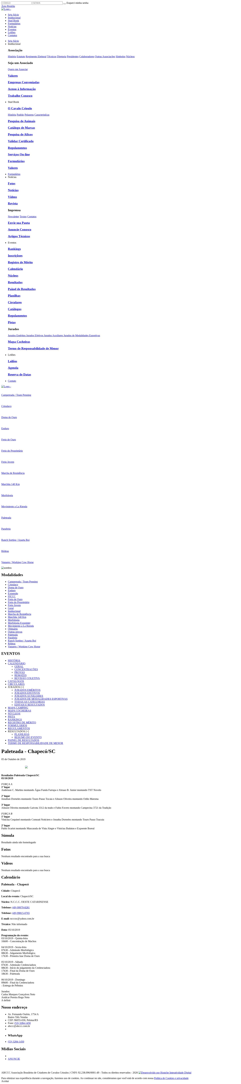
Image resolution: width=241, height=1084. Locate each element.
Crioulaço (13, 584)
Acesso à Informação (22, 89)
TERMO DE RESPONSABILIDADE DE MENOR (35, 743)
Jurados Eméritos (17, 335)
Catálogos (14, 309)
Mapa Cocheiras (19, 341)
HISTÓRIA (14, 660)
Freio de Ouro (15, 599)
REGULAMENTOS (19, 728)
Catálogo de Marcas (21, 127)
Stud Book (13, 20)
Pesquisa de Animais (21, 121)
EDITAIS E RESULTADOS (29, 704)
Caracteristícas (41, 114)
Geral (11, 608)
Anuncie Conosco (19, 229)
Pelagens (29, 114)
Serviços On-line (19, 154)
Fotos (11, 183)
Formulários (14, 23)
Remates (20, 675)
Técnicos (51, 56)
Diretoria (61, 56)
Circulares (15, 302)
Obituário (13, 628)
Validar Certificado (21, 141)
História (12, 56)
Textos (23, 216)
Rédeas (11, 643)
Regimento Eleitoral (36, 56)
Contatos (12, 35)
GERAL (18, 666)
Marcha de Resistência (19, 614)
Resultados (15, 282)
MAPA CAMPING (18, 707)
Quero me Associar (18, 69)
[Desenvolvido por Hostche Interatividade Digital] (165, 1072)
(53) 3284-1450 (22, 1023)
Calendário (15, 269)
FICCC (12, 596)
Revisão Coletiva (27, 678)
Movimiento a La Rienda (21, 625)
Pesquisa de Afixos (20, 134)
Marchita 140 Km (17, 617)
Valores (13, 75)
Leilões (11, 32)
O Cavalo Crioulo (20, 108)
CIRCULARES (16, 684)
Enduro (12, 590)
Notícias (12, 26)
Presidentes (73, 56)
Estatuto (21, 56)
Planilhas (14, 295)
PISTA (11, 716)
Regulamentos (17, 148)
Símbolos (120, 56)
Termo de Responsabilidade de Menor (33, 348)
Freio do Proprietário (18, 602)
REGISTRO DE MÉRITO (22, 722)
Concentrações (26, 669)
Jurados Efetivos (35, 335)
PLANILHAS (21, 734)
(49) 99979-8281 (21, 907)
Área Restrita (8, 6)
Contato (12, 380)
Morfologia (14, 620)
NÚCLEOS (14, 713)
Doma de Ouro (15, 587)
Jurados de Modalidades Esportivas (82, 335)
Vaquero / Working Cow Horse (24, 646)
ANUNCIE (14, 1058)
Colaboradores (86, 56)
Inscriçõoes (15, 255)
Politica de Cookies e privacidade (171, 1078)
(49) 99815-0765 (21, 913)
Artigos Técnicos (19, 236)
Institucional (14, 17)
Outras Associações (105, 56)
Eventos (12, 29)
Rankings (14, 249)
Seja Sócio (13, 14)
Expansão (13, 593)
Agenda (13, 367)
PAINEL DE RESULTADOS (23, 740)
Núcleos (130, 56)
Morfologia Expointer (19, 623)
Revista (13, 203)
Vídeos (12, 197)
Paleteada (13, 634)
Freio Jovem (14, 605)
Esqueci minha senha (77, 2)
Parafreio (12, 637)
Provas (19, 672)
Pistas (12, 322)
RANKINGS (15, 719)
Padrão (20, 114)
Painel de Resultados (22, 289)
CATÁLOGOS (16, 681)
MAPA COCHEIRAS (19, 710)
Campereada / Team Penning (23, 581)
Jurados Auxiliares (54, 335)
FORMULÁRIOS (17, 725)
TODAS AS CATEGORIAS (29, 701)
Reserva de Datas (19, 374)
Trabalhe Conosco (20, 95)
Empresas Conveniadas (23, 82)
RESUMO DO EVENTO (28, 737)
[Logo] (6, 386)
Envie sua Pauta (19, 223)
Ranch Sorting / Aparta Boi (22, 640)
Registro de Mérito (20, 262)
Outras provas (15, 631)
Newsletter (13, 216)
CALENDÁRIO (16, 663)
